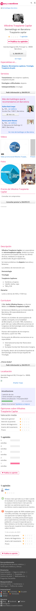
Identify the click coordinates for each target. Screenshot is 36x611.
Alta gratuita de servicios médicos (12, 564)
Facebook (13, 601)
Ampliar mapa (18, 383)
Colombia (13, 592)
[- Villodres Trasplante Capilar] (10, 174)
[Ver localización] (18, 380)
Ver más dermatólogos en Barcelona (21, 132)
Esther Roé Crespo (8, 107)
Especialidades (5, 572)
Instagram (6, 603)
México (5, 594)
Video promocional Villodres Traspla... (14, 157)
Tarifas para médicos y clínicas (11, 567)
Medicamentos (20, 576)
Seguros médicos (19, 572)
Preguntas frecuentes (7, 578)
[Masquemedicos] (9, 3)
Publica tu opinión (19, 41)
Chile (4, 592)
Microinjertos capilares (17, 66)
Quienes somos (5, 584)
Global (5, 596)
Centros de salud (6, 576)
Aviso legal (4, 586)
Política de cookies (16, 586)
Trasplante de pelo (8, 68)
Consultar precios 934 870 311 (18, 202)
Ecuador (24, 592)
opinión (24, 36)
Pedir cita (11, 114)
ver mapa (18, 59)
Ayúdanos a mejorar (23, 404)
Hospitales (18, 574)
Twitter (22, 601)
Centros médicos (6, 574)
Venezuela (15, 594)
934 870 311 (19, 54)
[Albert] (2, 491)
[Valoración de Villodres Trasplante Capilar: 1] (13, 37)
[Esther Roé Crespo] (30, 112)
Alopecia (5, 66)
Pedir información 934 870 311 (18, 92)
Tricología (30, 66)
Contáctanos (17, 584)
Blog (4, 601)
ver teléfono (12, 109)
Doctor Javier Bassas (9, 121)
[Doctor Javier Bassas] (30, 124)
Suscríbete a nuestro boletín (13, 606)
